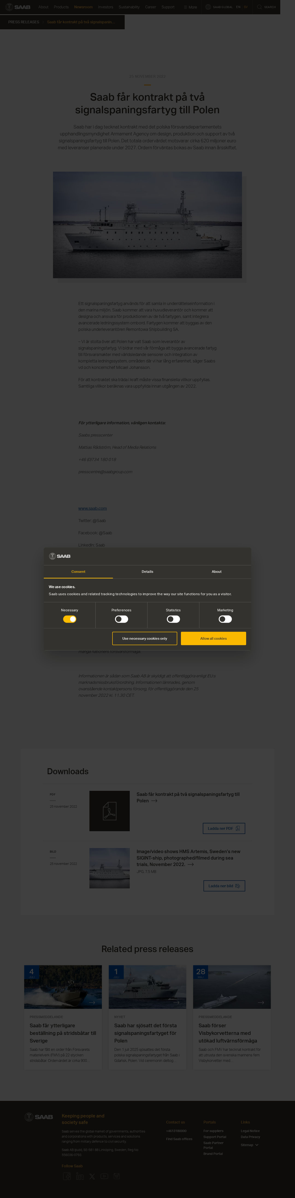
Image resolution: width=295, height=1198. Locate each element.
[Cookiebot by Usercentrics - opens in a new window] (226, 556)
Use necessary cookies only (144, 638)
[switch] (121, 619)
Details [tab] (147, 571)
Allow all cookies (213, 638)
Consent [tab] (78, 571)
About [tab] (217, 571)
